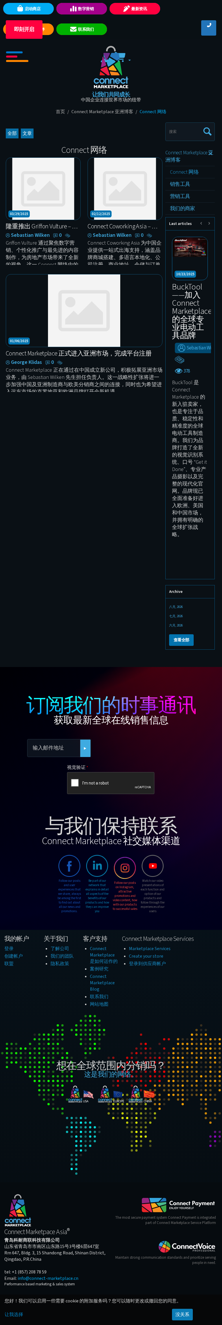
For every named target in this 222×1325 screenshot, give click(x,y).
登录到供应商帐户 (147, 964)
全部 (12, 133)
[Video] (180, 351)
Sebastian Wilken (30, 235)
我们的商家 (182, 208)
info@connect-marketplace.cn (48, 1278)
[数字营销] (85, 17)
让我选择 (14, 1314)
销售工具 (180, 184)
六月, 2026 (176, 625)
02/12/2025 (101, 214)
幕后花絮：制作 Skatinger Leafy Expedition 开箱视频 (189, 307)
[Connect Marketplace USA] (80, 1095)
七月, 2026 (176, 616)
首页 (60, 112)
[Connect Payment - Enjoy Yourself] (178, 1204)
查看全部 (181, 640)
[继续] (85, 748)
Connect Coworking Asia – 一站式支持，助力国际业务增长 (125, 226)
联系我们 (99, 997)
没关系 (182, 1314)
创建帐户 (13, 956)
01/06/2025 (19, 341)
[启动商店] (32, 17)
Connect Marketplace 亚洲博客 (102, 112)
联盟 (9, 964)
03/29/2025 (19, 214)
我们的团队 (62, 956)
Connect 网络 (184, 172)
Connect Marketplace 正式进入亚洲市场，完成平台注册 (78, 353)
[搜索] (206, 129)
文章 (27, 133)
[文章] (68, 235)
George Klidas (26, 362)
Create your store (146, 956)
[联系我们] (85, 38)
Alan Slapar (197, 339)
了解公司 (60, 948)
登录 (9, 948)
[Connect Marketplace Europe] (111, 1095)
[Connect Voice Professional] (187, 1246)
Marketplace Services (150, 948)
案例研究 (99, 969)
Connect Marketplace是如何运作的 (104, 955)
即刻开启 (24, 29)
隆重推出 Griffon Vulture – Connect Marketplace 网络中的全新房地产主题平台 (43, 226)
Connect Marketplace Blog (102, 982)
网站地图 (99, 1004)
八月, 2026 (176, 607)
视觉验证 (76, 767)
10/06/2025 (185, 274)
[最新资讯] (138, 17)
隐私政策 (60, 964)
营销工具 (180, 196)
